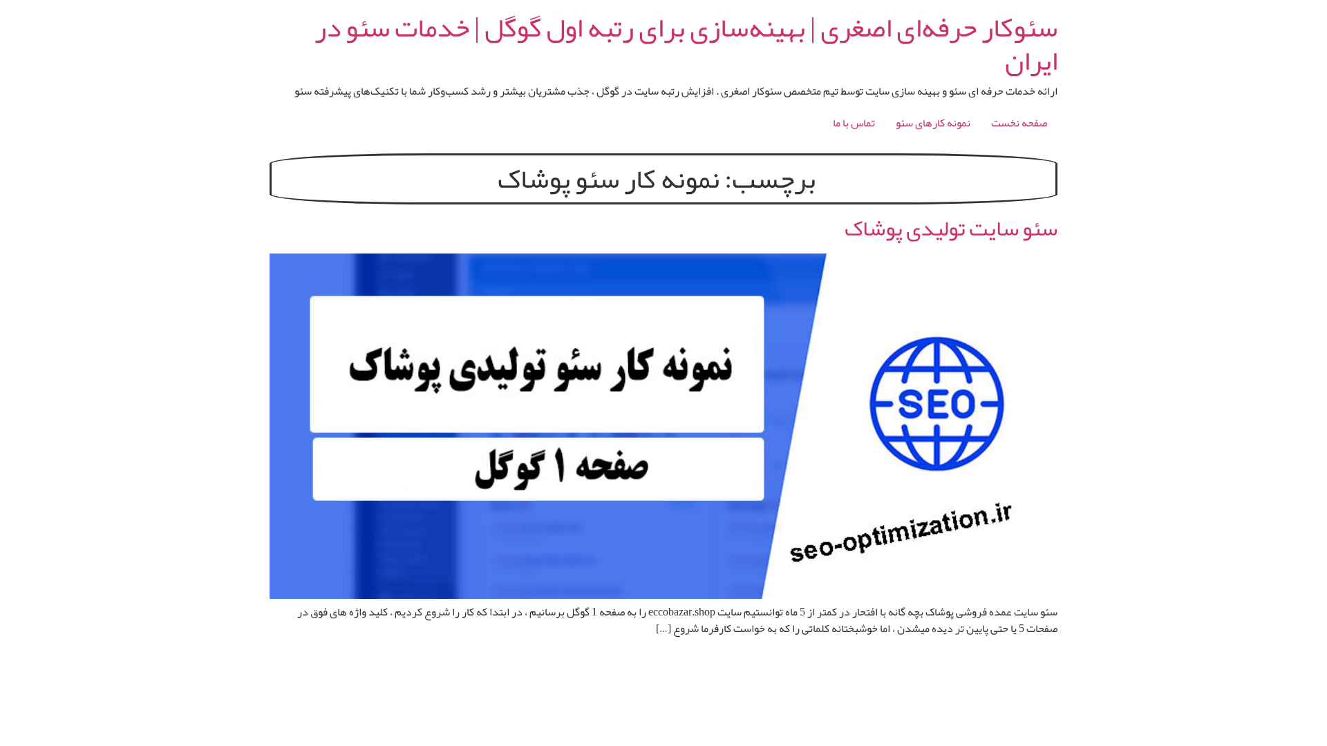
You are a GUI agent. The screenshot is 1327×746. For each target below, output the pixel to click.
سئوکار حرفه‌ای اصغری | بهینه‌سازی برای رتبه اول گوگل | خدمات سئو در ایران (685, 44)
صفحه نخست (1019, 123)
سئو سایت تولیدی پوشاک (951, 228)
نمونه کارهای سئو (933, 123)
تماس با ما (854, 123)
